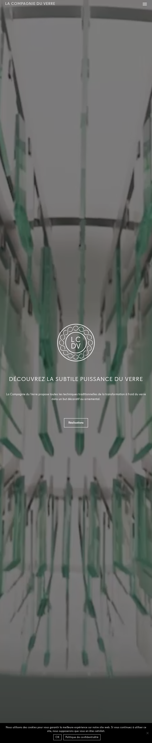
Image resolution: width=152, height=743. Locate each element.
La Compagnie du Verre (30, 4)
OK (57, 737)
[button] (145, 4)
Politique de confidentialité (81, 737)
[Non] (147, 733)
